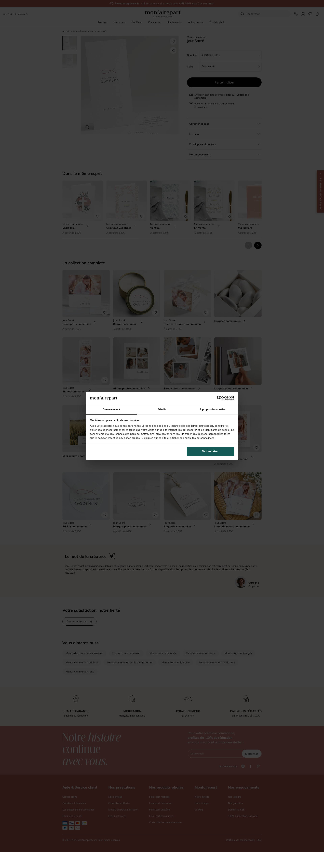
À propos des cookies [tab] (213, 409)
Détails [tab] (162, 409)
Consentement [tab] (111, 409)
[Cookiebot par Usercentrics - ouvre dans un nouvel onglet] (219, 398)
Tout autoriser (210, 451)
